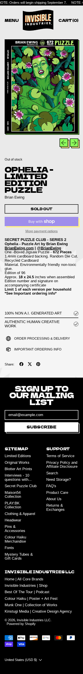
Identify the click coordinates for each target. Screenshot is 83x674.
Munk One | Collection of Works (31, 605)
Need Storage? (58, 479)
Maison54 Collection (13, 494)
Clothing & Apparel (20, 514)
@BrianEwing (49, 248)
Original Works (17, 462)
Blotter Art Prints (18, 469)
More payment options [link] (41, 231)
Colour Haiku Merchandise (15, 539)
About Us (54, 499)
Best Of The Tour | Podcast (27, 592)
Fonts (9, 548)
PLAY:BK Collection (13, 505)
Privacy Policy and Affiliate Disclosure (61, 464)
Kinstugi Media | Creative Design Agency (38, 611)
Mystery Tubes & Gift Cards (19, 556)
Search (52, 473)
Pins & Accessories (15, 528)
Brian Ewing (14, 197)
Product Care (57, 492)
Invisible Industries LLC (33, 620)
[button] (41, 87)
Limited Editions (18, 456)
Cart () (68, 21)
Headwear (13, 520)
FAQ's (51, 486)
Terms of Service (60, 456)
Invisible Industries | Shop (26, 585)
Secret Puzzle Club (21, 486)
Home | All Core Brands (24, 579)
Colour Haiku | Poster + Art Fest (31, 598)
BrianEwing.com (19, 248)
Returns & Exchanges (55, 507)
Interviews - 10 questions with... (18, 477)
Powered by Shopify (21, 624)
